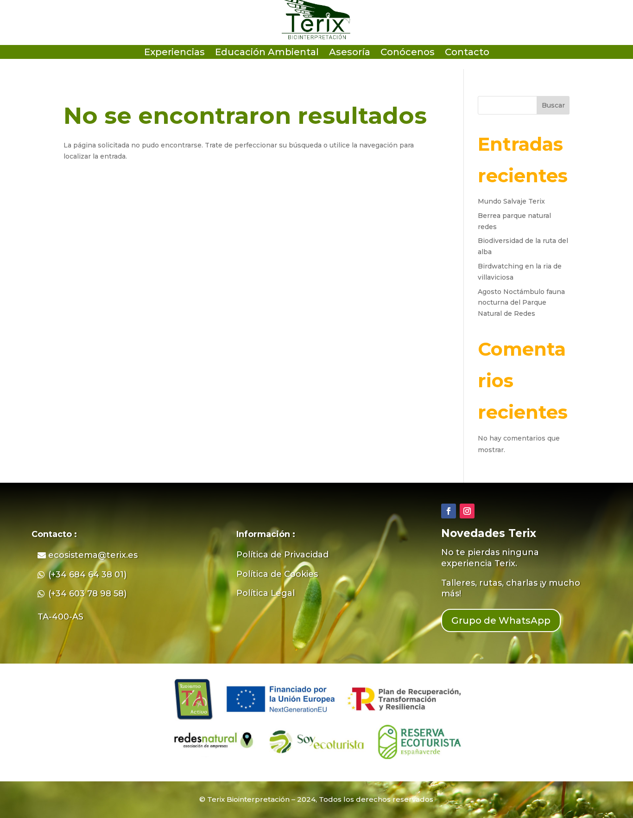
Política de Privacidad (282, 555)
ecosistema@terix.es (93, 555)
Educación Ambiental (267, 53)
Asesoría (349, 53)
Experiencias (174, 53)
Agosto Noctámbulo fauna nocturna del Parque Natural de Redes (521, 303)
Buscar (553, 105)
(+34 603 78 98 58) (87, 593)
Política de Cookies (277, 574)
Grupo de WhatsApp (501, 620)
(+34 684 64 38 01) (87, 574)
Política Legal (265, 593)
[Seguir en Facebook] (448, 511)
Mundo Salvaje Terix (511, 201)
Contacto (467, 53)
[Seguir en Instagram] (467, 511)
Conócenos (407, 53)
